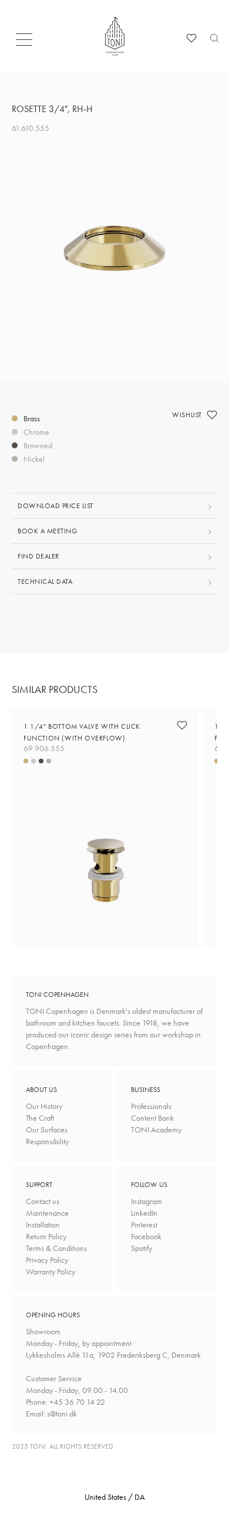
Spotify (141, 1248)
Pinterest (144, 1224)
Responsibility (47, 1141)
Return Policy (46, 1236)
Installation (43, 1224)
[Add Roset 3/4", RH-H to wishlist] (212, 415)
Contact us (42, 1201)
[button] (27, 42)
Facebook (146, 1236)
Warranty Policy (50, 1271)
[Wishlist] (191, 38)
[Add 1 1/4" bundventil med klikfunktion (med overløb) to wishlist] (182, 725)
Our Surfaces (47, 1129)
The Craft (40, 1117)
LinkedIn (144, 1213)
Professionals (151, 1106)
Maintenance (47, 1213)
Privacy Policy (47, 1259)
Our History (44, 1106)
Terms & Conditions (56, 1248)
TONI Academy (156, 1129)
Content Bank (152, 1117)
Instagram (146, 1201)
